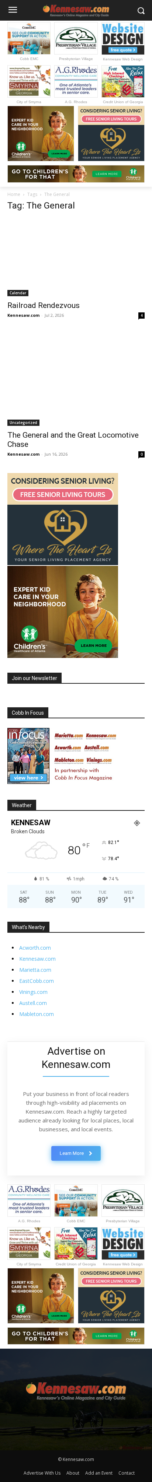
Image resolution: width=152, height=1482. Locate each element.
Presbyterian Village (76, 59)
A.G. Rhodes (76, 102)
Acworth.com (35, 947)
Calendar (18, 292)
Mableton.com (36, 1013)
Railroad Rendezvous (43, 305)
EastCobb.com (36, 980)
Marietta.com (35, 969)
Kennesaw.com (23, 315)
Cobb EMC (29, 59)
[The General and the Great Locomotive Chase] (76, 379)
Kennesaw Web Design (123, 59)
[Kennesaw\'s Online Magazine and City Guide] (76, 1388)
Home (13, 194)
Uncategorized (23, 422)
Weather (22, 805)
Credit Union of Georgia (123, 102)
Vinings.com (33, 991)
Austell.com (33, 1002)
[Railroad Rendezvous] (76, 257)
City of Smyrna (29, 102)
